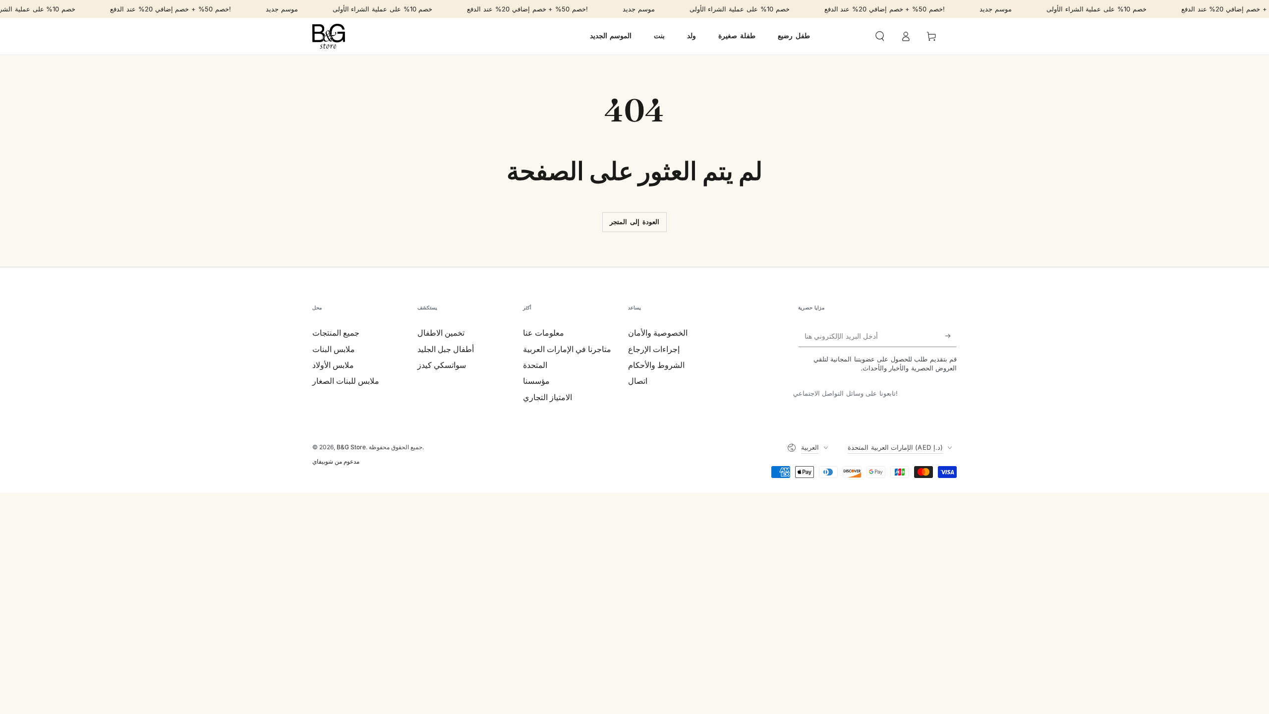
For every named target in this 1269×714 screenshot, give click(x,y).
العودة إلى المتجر (634, 222)
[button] (880, 36)
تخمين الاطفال (440, 333)
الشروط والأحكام (656, 365)
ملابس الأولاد (333, 365)
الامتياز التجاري (547, 397)
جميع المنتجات (335, 333)
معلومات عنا (543, 333)
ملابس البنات (333, 349)
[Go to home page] (328, 36)
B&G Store (351, 447)
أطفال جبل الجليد (445, 349)
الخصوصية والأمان (658, 333)
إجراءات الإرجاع (654, 349)
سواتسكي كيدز (441, 365)
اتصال (637, 381)
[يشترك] (951, 336)
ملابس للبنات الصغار (345, 381)
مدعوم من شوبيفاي (335, 461)
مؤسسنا (536, 381)
